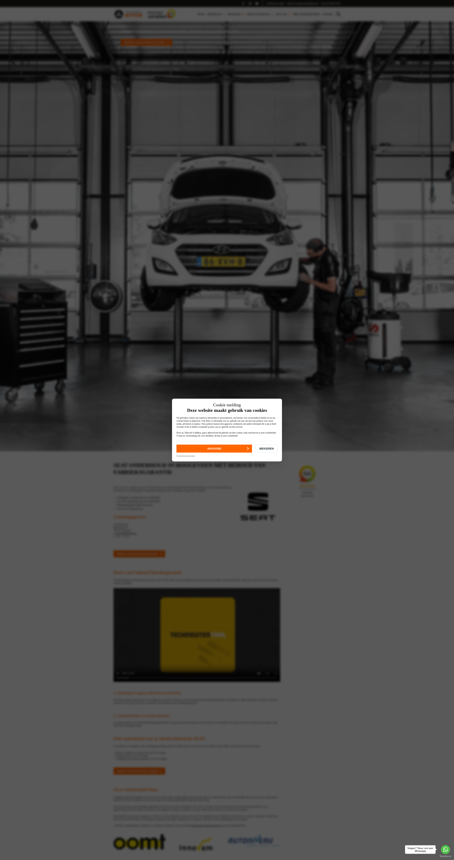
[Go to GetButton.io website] (445, 856)
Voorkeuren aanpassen (185, 455)
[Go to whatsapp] (445, 849)
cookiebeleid (270, 433)
